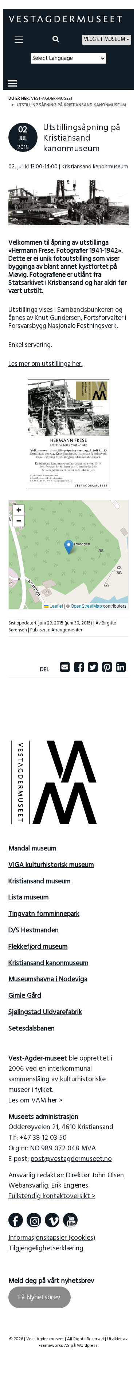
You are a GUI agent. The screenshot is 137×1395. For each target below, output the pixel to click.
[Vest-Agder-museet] (65, 19)
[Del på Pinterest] (107, 669)
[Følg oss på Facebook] (15, 1220)
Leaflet (55, 606)
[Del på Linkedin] (121, 669)
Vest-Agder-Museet (52, 98)
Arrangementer (66, 630)
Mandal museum (32, 848)
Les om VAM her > (35, 1100)
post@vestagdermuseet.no (71, 1159)
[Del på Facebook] (79, 669)
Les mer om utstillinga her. (45, 364)
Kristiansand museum (39, 881)
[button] (68, 547)
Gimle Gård (24, 995)
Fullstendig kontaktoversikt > (51, 1196)
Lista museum (28, 897)
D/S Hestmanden (33, 930)
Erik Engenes (69, 1185)
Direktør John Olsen (95, 1175)
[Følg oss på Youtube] (70, 1220)
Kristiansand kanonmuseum (48, 963)
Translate (84, 68)
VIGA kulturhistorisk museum (51, 865)
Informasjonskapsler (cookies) (51, 1237)
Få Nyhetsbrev (39, 1297)
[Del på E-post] (65, 669)
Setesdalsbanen (31, 1028)
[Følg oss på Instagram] (34, 1220)
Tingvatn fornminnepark (43, 914)
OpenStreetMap (86, 606)
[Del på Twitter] (93, 669)
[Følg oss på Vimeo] (52, 1220)
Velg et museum (104, 39)
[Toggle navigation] (19, 39)
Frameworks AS (54, 1345)
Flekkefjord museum (38, 946)
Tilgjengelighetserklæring (45, 1248)
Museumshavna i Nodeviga (47, 979)
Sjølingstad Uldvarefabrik (45, 1012)
